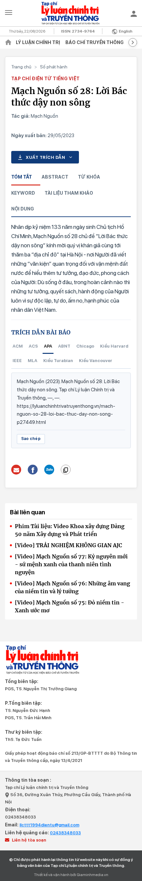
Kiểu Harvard (114, 346)
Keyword (23, 193)
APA (48, 346)
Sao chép (31, 438)
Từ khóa (89, 177)
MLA (32, 360)
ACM (18, 346)
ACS (33, 346)
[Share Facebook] (32, 469)
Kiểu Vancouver (95, 360)
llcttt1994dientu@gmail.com (49, 824)
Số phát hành (53, 66)
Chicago (85, 346)
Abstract (55, 177)
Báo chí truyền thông (94, 42)
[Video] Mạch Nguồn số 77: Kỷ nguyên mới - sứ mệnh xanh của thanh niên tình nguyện (71, 564)
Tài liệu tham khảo (69, 193)
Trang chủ (21, 66)
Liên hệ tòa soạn (28, 840)
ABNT (64, 346)
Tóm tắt (21, 177)
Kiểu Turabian (58, 360)
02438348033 (20, 817)
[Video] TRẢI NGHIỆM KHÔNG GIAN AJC (68, 545)
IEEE (17, 360)
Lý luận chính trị (38, 42)
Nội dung (22, 208)
